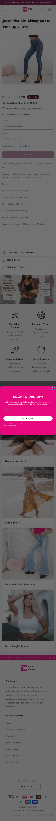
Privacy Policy (11, 425)
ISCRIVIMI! (28, 418)
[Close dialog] (53, 388)
